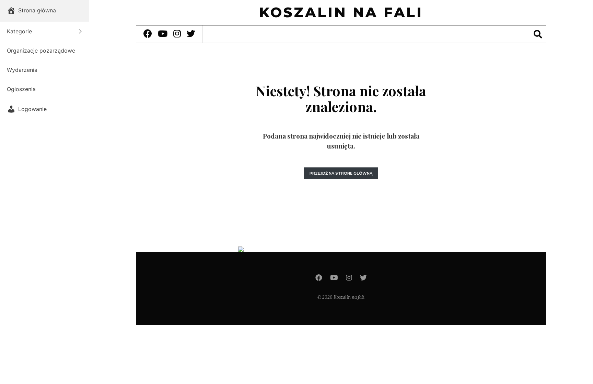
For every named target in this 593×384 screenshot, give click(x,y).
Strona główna (37, 10)
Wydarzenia (22, 69)
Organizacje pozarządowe (41, 50)
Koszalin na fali (341, 12)
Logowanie (32, 109)
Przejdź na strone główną (341, 173)
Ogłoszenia (21, 89)
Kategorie (41, 31)
